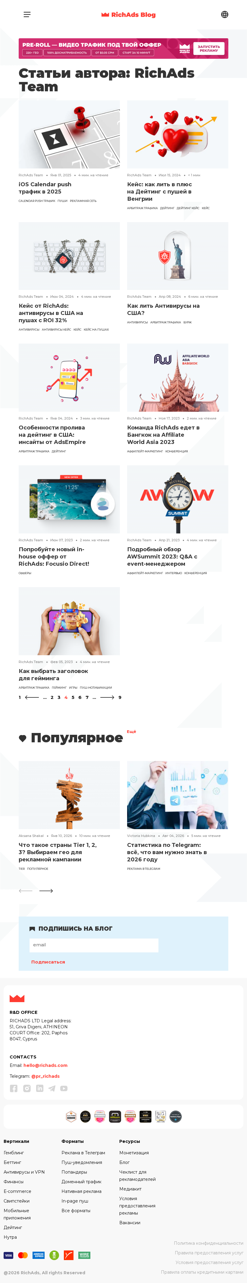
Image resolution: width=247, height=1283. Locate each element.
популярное (37, 868)
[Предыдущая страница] (32, 697)
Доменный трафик (81, 1181)
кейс (206, 208)
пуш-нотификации (96, 687)
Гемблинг (14, 1153)
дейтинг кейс (188, 208)
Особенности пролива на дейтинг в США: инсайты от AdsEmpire (52, 434)
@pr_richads (45, 1076)
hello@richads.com (45, 1065)
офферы (25, 573)
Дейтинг (167, 208)
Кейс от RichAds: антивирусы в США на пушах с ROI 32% (51, 313)
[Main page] (128, 14)
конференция (176, 451)
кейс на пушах (96, 329)
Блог (124, 1162)
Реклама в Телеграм (83, 1153)
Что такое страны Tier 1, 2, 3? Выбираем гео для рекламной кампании (58, 852)
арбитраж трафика (142, 208)
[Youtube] (63, 1088)
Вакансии (129, 1222)
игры (73, 687)
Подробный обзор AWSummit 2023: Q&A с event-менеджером (162, 556)
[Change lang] (224, 14)
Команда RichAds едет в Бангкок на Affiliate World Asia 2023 (163, 434)
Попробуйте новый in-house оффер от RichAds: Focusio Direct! (54, 556)
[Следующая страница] (107, 697)
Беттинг (12, 1162)
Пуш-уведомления (81, 1162)
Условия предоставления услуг (209, 1262)
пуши (62, 201)
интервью (173, 573)
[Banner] (123, 48)
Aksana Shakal (31, 836)
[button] (46, 891)
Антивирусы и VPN (24, 1172)
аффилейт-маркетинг (145, 451)
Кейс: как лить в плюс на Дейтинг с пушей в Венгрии (159, 191)
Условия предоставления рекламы (137, 1206)
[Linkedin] (39, 1088)
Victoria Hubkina (141, 836)
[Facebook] (14, 1088)
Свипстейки (17, 1201)
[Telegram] (51, 1088)
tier (22, 868)
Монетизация (134, 1153)
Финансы (13, 1181)
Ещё (131, 732)
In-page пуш (74, 1201)
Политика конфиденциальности (208, 1243)
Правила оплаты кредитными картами (202, 1272)
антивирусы (29, 329)
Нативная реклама (81, 1191)
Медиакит (130, 1189)
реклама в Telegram (143, 868)
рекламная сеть (83, 201)
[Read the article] (69, 134)
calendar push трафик (37, 201)
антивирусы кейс (56, 329)
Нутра (10, 1237)
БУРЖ (187, 322)
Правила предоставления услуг (209, 1253)
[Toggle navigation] (27, 14)
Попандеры (74, 1172)
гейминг (59, 687)
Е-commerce (17, 1191)
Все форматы (75, 1210)
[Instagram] (27, 1088)
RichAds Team (31, 175)
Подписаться (48, 962)
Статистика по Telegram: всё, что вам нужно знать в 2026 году (167, 852)
